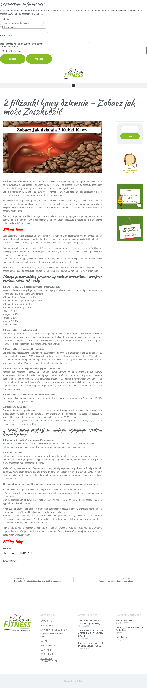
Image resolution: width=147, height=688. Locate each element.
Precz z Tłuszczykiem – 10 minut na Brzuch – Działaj (90, 644)
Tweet (7, 553)
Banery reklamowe (124, 620)
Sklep (44, 641)
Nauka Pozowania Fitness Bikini (51, 634)
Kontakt (45, 650)
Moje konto (48, 645)
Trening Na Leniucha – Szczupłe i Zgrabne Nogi (89, 622)
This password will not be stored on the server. (21, 39)
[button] (73, 85)
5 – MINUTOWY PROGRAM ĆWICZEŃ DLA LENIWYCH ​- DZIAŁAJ (90, 633)
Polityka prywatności (48, 660)
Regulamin (47, 654)
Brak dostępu (122, 637)
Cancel (12, 59)
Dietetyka (46, 625)
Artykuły (46, 621)
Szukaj (130, 136)
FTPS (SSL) (16, 51)
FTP (6, 51)
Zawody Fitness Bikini (54, 630)
